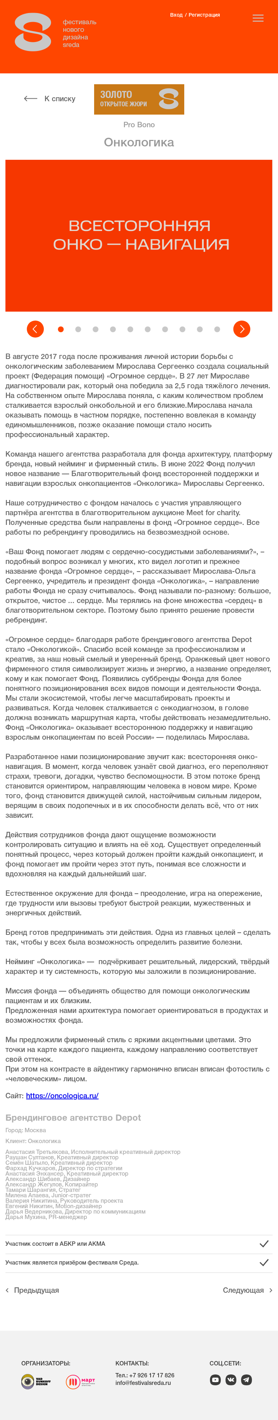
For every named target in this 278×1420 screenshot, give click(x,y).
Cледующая (243, 1291)
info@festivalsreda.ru (143, 1383)
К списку (60, 99)
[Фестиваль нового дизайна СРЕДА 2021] (59, 32)
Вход (176, 15)
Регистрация (204, 15)
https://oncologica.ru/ (62, 1096)
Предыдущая (36, 1291)
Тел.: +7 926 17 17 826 (144, 1375)
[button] (36, 329)
